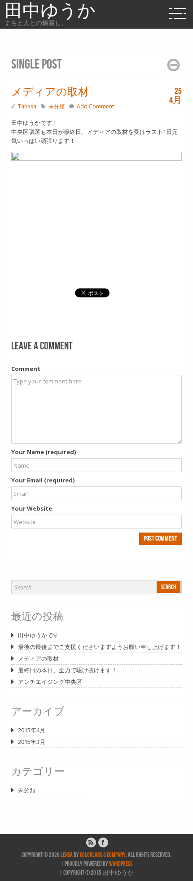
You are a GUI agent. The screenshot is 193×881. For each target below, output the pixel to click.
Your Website (31, 508)
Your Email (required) (43, 480)
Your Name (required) (43, 452)
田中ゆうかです (38, 635)
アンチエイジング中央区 (50, 682)
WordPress (120, 864)
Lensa (67, 855)
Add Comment (95, 106)
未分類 (56, 106)
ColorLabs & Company (103, 855)
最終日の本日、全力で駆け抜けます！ (67, 670)
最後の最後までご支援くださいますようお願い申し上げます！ (99, 647)
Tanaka (27, 106)
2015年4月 (31, 730)
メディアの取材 (38, 658)
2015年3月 (31, 742)
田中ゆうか (50, 11)
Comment (25, 369)
